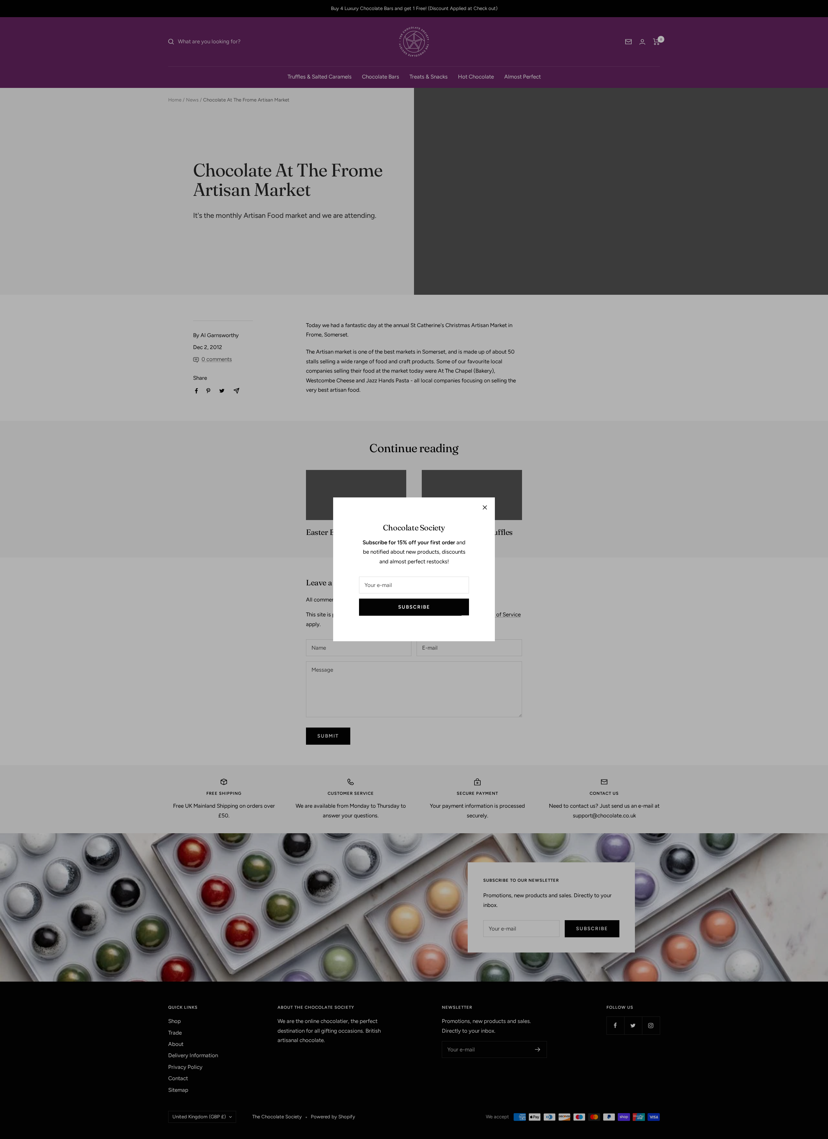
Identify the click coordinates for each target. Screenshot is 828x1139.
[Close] (485, 507)
